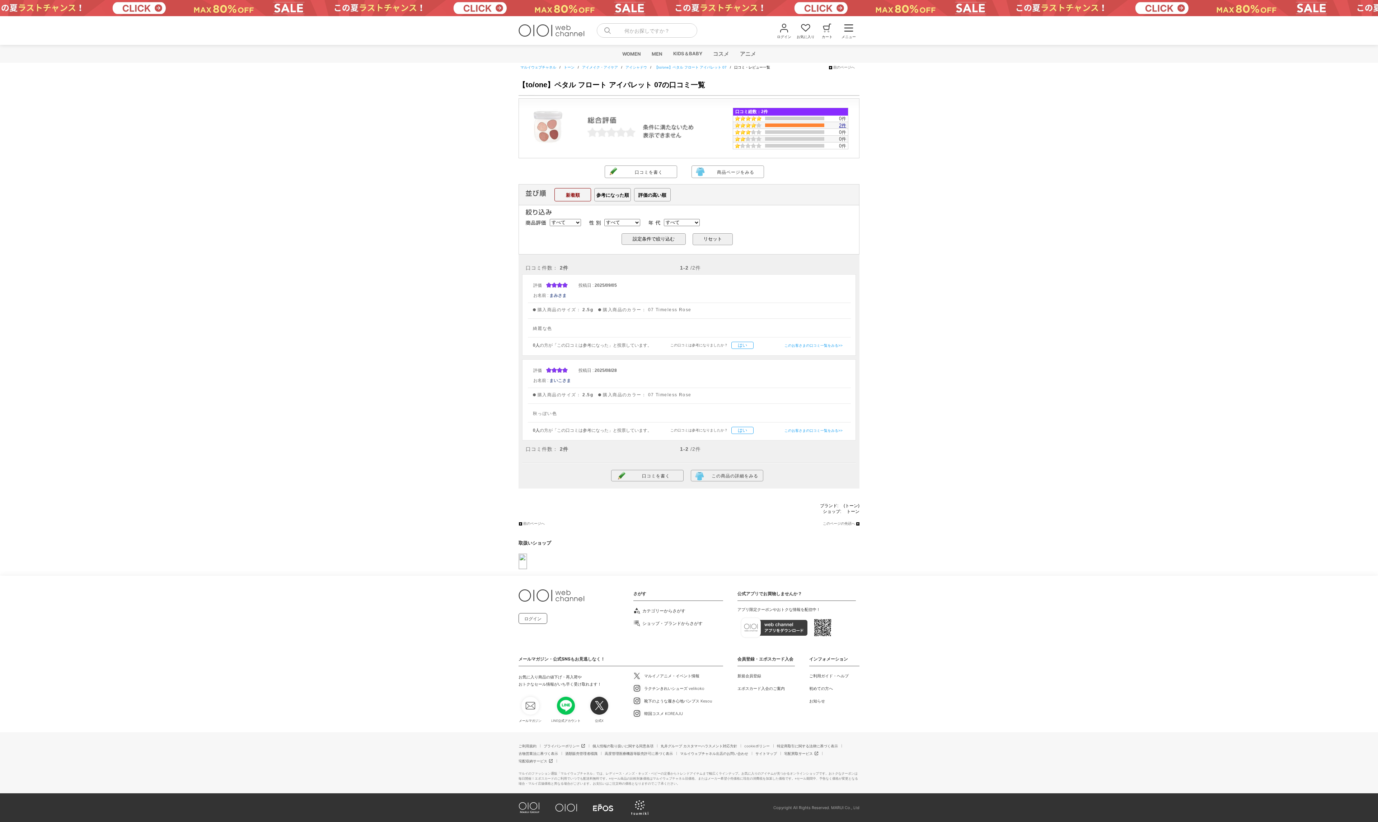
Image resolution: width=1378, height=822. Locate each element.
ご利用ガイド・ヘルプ (829, 675)
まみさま (558, 295)
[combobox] (647, 30)
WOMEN (631, 54)
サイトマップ (766, 753)
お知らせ (817, 701)
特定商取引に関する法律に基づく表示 (807, 746)
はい (742, 345)
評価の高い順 (652, 195)
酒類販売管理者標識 (581, 753)
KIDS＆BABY (687, 53)
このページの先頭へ (839, 524)
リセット (712, 239)
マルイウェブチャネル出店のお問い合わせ (714, 753)
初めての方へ (821, 688)
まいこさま (560, 380)
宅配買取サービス (798, 753)
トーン (853, 511)
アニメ (748, 53)
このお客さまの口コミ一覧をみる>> (813, 345)
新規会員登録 (749, 675)
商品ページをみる (735, 172)
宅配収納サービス (533, 761)
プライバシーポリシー (562, 746)
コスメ (721, 53)
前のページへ (844, 67)
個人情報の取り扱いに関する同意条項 (622, 746)
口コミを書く (649, 172)
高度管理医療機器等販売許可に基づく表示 (639, 753)
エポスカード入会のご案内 (761, 688)
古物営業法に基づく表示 (538, 753)
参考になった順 (612, 195)
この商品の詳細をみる (735, 475)
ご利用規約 (527, 746)
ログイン (533, 618)
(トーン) (851, 505)
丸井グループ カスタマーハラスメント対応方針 (699, 746)
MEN (656, 54)
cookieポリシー (757, 746)
